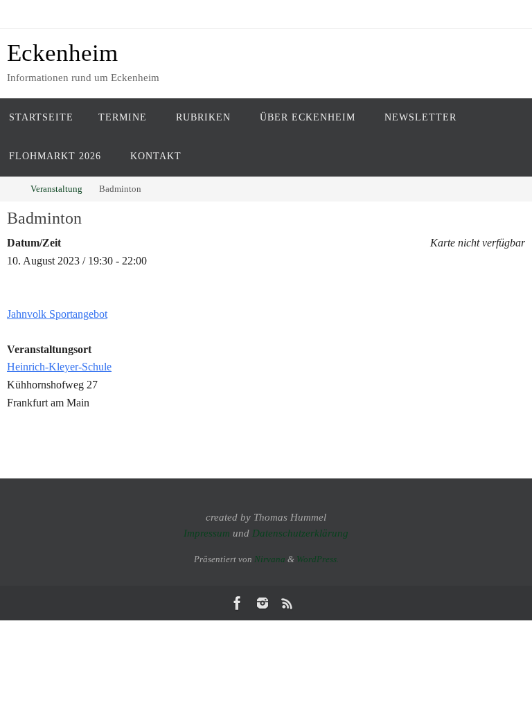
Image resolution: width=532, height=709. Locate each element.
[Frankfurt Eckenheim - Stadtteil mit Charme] (238, 603)
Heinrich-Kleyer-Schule (59, 367)
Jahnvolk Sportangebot (57, 314)
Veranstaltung (56, 188)
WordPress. (317, 559)
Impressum (207, 533)
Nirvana (269, 559)
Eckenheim (62, 52)
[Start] (9, 188)
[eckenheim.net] (263, 603)
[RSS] (287, 603)
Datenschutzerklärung (300, 533)
